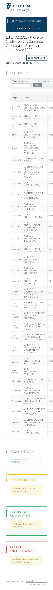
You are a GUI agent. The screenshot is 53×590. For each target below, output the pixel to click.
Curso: (46, 81)
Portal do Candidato (28, 21)
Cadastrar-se (23, 28)
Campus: (17, 81)
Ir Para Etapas (38, 58)
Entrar (40, 28)
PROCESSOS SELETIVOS (21, 8)
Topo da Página (37, 584)
